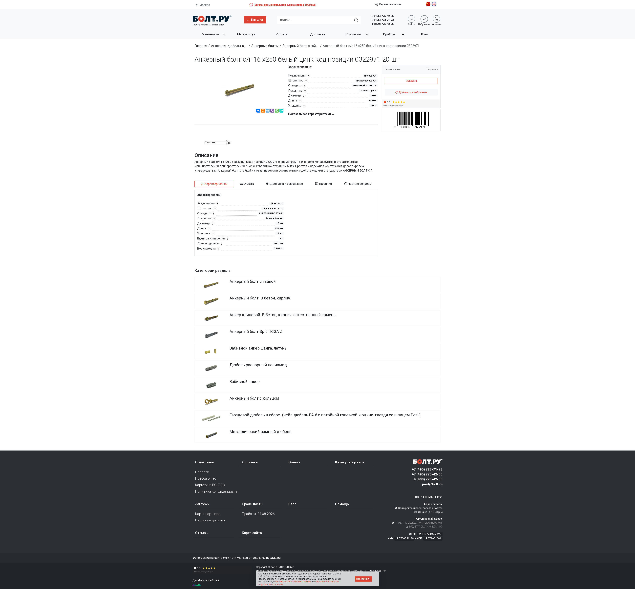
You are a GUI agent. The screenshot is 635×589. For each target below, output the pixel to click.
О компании (210, 34)
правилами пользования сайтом (293, 581)
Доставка (317, 34)
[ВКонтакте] (258, 111)
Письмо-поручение (210, 520)
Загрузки (202, 504)
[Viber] (272, 111)
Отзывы (201, 533)
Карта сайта (252, 533)
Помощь (342, 504)
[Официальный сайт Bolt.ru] (212, 18)
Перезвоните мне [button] (390, 4)
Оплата (281, 34)
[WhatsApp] (277, 111)
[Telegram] (268, 111)
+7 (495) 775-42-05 (382, 16)
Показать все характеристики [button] (310, 114)
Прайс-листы (252, 504)
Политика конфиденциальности (217, 491)
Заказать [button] (412, 80)
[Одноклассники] (263, 111)
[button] (255, 19)
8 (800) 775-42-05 (383, 23)
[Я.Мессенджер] (281, 111)
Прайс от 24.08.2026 (258, 514)
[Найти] (356, 20)
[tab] (214, 184)
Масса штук (246, 34)
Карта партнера (207, 514)
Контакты (353, 34)
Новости (202, 472)
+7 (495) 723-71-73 (382, 19)
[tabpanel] (286, 223)
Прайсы (389, 34)
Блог (424, 34)
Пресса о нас (205, 478)
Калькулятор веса (349, 462)
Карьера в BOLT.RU (210, 485)
